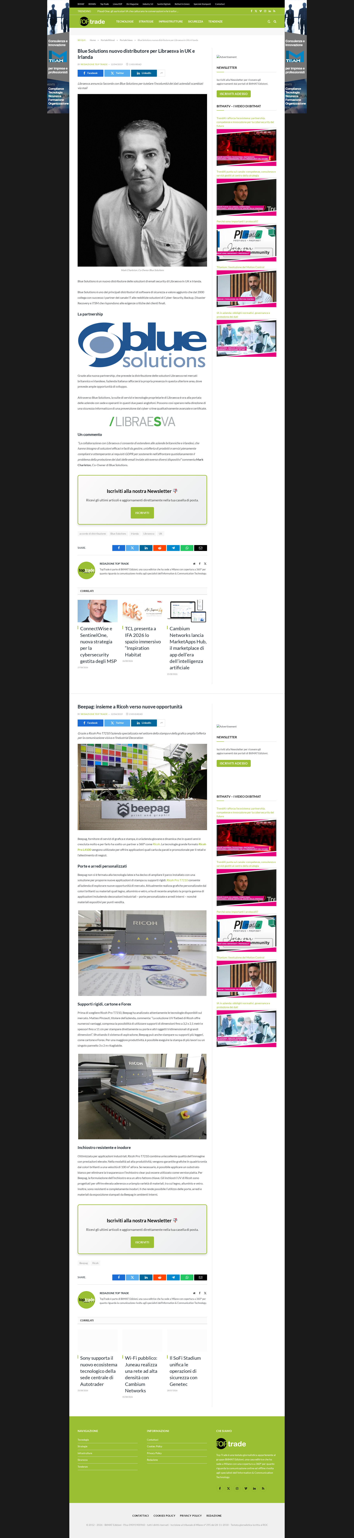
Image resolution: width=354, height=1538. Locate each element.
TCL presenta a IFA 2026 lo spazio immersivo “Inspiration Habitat (143, 641)
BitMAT (81, 4)
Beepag (83, 1263)
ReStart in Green (182, 4)
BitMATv (92, 4)
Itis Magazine (132, 4)
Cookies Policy (154, 1446)
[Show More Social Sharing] (161, 73)
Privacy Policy (154, 1453)
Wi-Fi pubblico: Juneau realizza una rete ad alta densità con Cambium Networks (141, 1374)
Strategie (146, 21)
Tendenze (215, 21)
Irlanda (135, 533)
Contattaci (220, 4)
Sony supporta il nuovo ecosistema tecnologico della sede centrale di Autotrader (98, 1371)
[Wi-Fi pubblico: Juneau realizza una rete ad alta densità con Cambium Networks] (142, 1340)
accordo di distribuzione (92, 533)
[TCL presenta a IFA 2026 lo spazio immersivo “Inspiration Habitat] (142, 611)
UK (160, 533)
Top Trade (104, 4)
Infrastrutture (171, 21)
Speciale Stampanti (202, 4)
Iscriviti (142, 512)
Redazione (152, 1459)
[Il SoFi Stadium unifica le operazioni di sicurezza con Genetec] (187, 1340)
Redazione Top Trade (94, 64)
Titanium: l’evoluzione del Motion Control (240, 267)
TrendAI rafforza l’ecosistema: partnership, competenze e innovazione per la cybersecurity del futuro (245, 122)
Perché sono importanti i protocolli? (237, 221)
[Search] (274, 21)
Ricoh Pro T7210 (177, 880)
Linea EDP (117, 4)
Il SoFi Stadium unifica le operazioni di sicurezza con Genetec (185, 1371)
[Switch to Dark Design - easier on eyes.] (269, 21)
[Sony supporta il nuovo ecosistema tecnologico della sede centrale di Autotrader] (98, 1340)
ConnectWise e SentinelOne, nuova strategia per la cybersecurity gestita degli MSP (98, 644)
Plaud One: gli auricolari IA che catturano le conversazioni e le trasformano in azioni (138, 11)
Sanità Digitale (164, 4)
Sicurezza (195, 21)
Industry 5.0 (148, 4)
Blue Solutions (118, 533)
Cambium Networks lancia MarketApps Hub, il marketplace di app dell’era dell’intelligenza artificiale (188, 647)
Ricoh (156, 844)
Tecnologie (125, 21)
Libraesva (149, 533)
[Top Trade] (92, 21)
